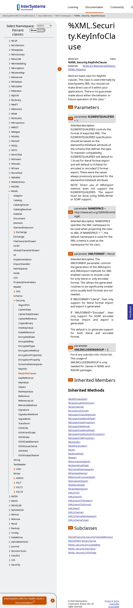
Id (14, 254)
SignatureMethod (28, 414)
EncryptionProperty (29, 359)
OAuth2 (15, 555)
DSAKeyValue (25, 327)
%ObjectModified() (78, 465)
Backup (15, 528)
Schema (17, 295)
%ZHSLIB (16, 505)
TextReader (19, 464)
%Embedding (18, 63)
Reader (17, 286)
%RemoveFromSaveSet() (81, 477)
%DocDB (16, 59)
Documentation (94, 7)
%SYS (14, 150)
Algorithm (24, 305)
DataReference (26, 332)
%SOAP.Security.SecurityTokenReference (90, 537)
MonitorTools (18, 551)
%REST (14, 127)
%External (16, 77)
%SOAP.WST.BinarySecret (82, 540)
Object (22, 387)
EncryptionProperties (30, 355)
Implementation (22, 259)
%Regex (15, 131)
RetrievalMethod (27, 405)
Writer (16, 473)
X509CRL (23, 428)
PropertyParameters (24, 282)
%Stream (16, 159)
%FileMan (16, 81)
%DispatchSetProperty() (81, 438)
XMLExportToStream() (80, 500)
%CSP (14, 40)
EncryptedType (26, 346)
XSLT (18, 482)
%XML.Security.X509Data (82, 552)
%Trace (15, 168)
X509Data (23, 437)
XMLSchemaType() (78, 520)
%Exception (17, 68)
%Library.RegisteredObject (99, 66)
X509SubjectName (28, 455)
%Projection (17, 122)
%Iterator (16, 90)
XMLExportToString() (79, 504)
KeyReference (25, 377)
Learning (73, 7)
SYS (13, 560)
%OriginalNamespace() (81, 469)
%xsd (14, 523)
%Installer (16, 86)
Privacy (108, 601)
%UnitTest (16, 172)
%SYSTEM (16, 154)
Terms (116, 601)
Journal (15, 546)
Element (18, 223)
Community (117, 7)
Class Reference (45, 15)
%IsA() (71, 449)
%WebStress (18, 182)
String (16, 459)
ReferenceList (25, 400)
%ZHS (14, 500)
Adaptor (18, 195)
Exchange (21, 232)
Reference (23, 396)
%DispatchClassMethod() (82, 414)
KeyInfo (22, 368)
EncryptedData (26, 336)
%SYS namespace (63, 15)
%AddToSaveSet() (77, 399)
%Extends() (74, 442)
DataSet (17, 213)
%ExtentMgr (18, 72)
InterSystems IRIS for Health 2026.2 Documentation (25, 601)
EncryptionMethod (28, 350)
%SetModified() (76, 484)
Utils (18, 469)
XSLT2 (19, 487)
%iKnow (15, 519)
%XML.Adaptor (77, 69)
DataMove (17, 537)
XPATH (19, 478)
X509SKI (23, 450)
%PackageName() (78, 473)
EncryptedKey (26, 341)
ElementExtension (23, 227)
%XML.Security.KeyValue (81, 548)
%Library (16, 100)
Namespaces (20, 268)
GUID (16, 245)
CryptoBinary (25, 323)
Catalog (17, 200)
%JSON (15, 95)
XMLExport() (75, 496)
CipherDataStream (28, 314)
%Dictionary (18, 54)
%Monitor (16, 109)
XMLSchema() (76, 512)
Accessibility (113, 606)
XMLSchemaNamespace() (82, 516)
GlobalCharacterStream (26, 250)
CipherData (24, 309)
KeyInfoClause (98, 15)
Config (14, 532)
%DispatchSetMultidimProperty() (86, 434)
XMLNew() (74, 508)
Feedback (130, 311)
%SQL (14, 145)
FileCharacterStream (24, 241)
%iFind (15, 514)
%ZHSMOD (17, 510)
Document (19, 218)
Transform (24, 423)
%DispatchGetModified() (81, 418)
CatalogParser (21, 204)
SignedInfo (24, 418)
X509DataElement (28, 441)
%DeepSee (17, 49)
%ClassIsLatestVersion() (81, 402)
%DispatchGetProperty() (81, 422)
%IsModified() (76, 453)
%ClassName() (76, 406)
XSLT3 (19, 491)
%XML (77, 15)
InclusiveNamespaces (30, 364)
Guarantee (114, 603)
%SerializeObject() (78, 481)
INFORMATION (19, 541)
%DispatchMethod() (79, 426)
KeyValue (23, 382)
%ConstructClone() (78, 410)
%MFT (14, 104)
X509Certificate (26, 432)
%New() (72, 457)
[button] (70, 107)
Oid (15, 277)
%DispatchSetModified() (81, 430)
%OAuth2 (16, 118)
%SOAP (15, 141)
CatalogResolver (22, 209)
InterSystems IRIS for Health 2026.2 (19, 15)
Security (86, 15)
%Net (14, 113)
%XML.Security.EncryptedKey (84, 544)
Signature (23, 409)
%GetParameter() (77, 445)
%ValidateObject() (78, 488)
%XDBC (15, 186)
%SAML (15, 136)
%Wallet (15, 177)
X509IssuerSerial (27, 446)
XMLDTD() (74, 492)
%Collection (17, 45)
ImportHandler (21, 264)
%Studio (15, 163)
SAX (18, 291)
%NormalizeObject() (79, 461)
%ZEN (14, 496)
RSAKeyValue (25, 391)
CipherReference (27, 318)
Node (16, 273)
